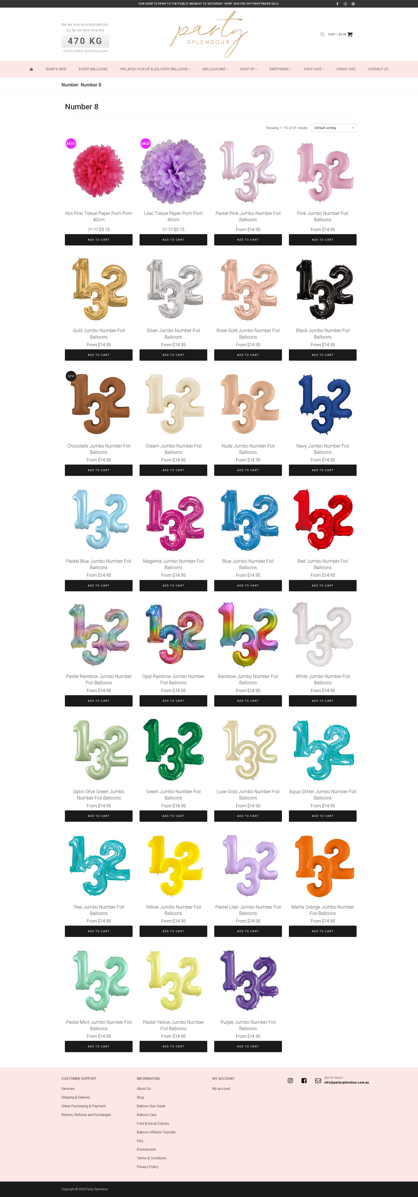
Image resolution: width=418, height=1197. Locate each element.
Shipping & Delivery (75, 1097)
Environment (146, 1149)
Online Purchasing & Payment (83, 1106)
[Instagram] (345, 3)
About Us (144, 1089)
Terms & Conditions (152, 1158)
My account (221, 1089)
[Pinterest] (353, 3)
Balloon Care (147, 1115)
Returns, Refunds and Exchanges (86, 1115)
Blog (140, 1097)
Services (68, 1089)
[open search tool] (322, 34)
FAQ (140, 1141)
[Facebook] (337, 3)
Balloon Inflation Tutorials (156, 1132)
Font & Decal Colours (153, 1123)
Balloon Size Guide (151, 1106)
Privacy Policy (147, 1167)
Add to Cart (99, 239)
